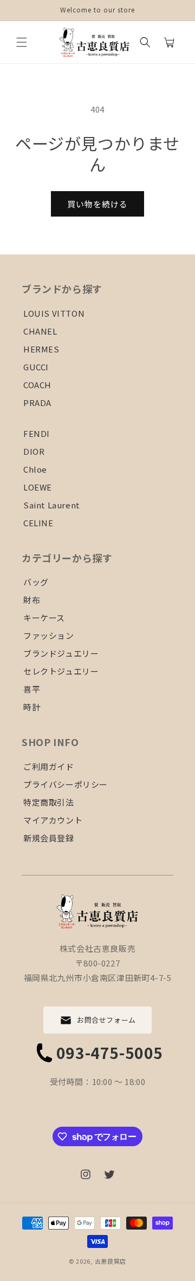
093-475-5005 (109, 1052)
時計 (31, 707)
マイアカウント (52, 820)
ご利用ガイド (48, 766)
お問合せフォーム (106, 1020)
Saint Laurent (51, 505)
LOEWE (37, 487)
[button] (22, 42)
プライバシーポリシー (65, 784)
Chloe (35, 469)
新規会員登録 (48, 838)
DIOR (33, 451)
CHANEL (40, 331)
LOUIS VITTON (53, 313)
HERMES (41, 349)
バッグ (36, 581)
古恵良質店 (111, 1261)
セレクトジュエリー (61, 671)
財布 (31, 599)
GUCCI (36, 366)
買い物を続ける (97, 204)
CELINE (38, 522)
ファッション (48, 635)
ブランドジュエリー (61, 653)
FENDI (36, 433)
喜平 (31, 689)
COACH (37, 384)
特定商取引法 (48, 802)
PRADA (37, 402)
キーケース (44, 617)
